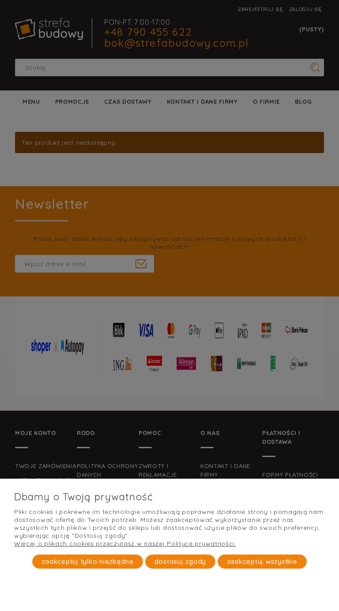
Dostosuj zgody (180, 561)
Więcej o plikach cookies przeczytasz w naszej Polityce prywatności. (125, 543)
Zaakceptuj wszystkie (262, 561)
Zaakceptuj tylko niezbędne (87, 561)
